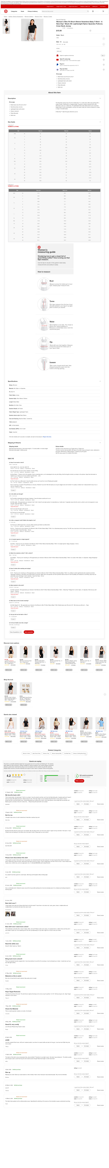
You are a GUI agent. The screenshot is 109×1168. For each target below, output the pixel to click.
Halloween (20, 1)
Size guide (65, 42)
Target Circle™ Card (61, 6)
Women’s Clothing (29, 16)
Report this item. (47, 436)
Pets (88, 1)
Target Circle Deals (82, 2)
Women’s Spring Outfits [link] (56, 753)
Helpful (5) (22, 499)
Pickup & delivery (33, 11)
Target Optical (50, 2)
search (88, 11)
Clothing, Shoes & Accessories (28, 1)
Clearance (58, 2)
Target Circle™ (50, 6)
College (16, 1)
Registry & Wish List (85, 6)
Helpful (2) (21, 510)
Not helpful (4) (28, 499)
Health (90, 1)
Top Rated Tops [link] (67, 753)
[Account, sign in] (95, 11)
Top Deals (76, 2)
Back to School (12, 1)
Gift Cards (37, 2)
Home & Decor (37, 1)
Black (58, 37)
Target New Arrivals (5, 1)
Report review (100, 804)
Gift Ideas (33, 2)
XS (57, 44)
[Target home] (6, 11)
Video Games (14, 2)
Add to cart (59, 51)
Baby (70, 1)
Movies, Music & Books (21, 2)
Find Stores (18, 4)
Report (33, 468)
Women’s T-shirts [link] (26, 753)
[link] (61, 28)
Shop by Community (43, 2)
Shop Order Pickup (94, 2)
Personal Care (77, 1)
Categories (14, 11)
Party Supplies (29, 2)
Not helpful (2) (27, 531)
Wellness (94, 1)
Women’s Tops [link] (46, 753)
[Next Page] (104, 38)
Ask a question (29, 632)
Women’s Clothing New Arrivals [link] (79, 753)
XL (62, 44)
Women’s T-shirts (48, 16)
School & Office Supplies (100, 1)
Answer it (13, 490)
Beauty (72, 1)
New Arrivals (62, 2)
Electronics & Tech (7, 2)
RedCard (9, 4)
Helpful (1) (22, 468)
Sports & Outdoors (83, 1)
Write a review (79, 781)
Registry (5, 4)
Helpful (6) (22, 472)
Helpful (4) (22, 513)
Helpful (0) (22, 531)
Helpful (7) (23, 487)
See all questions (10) (16, 632)
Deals (54, 2)
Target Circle (13, 4)
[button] (61, 28)
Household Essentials (64, 1)
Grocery (58, 1)
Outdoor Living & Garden (52, 1)
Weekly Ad (88, 2)
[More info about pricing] (90, 30)
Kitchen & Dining (43, 1)
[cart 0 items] (103, 11)
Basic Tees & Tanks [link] (36, 753)
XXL (64, 44)
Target (5, 16)
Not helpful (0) (28, 468)
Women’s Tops (38, 16)
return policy (62, 453)
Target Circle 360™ (73, 6)
